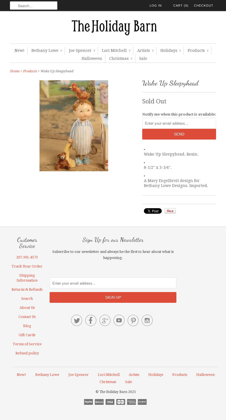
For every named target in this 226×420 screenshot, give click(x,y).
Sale (143, 58)
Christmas (120, 58)
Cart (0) (181, 5)
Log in (156, 5)
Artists (145, 50)
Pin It (170, 211)
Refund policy (27, 353)
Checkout (203, 5)
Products (198, 50)
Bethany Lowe (46, 50)
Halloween (92, 58)
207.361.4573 (27, 257)
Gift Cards (27, 335)
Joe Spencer (82, 50)
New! (20, 50)
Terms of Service (27, 344)
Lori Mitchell (116, 50)
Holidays (170, 50)
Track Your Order (27, 266)
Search (27, 298)
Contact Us (27, 317)
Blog (27, 326)
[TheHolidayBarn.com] (113, 28)
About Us (27, 308)
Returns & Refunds (27, 289)
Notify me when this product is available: (179, 114)
